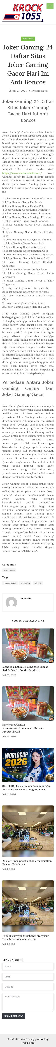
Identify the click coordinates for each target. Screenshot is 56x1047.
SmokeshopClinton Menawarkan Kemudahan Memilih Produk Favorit (22, 728)
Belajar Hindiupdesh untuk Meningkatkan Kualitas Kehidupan (27, 862)
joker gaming (10, 583)
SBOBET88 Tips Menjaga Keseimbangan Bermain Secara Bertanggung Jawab (26, 787)
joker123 (38, 583)
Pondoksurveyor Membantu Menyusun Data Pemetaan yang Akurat (25, 937)
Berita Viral (28, 38)
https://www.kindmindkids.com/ (22, 172)
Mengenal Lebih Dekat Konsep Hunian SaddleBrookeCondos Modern (25, 668)
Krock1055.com (16, 1039)
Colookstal (41, 90)
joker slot (25, 583)
